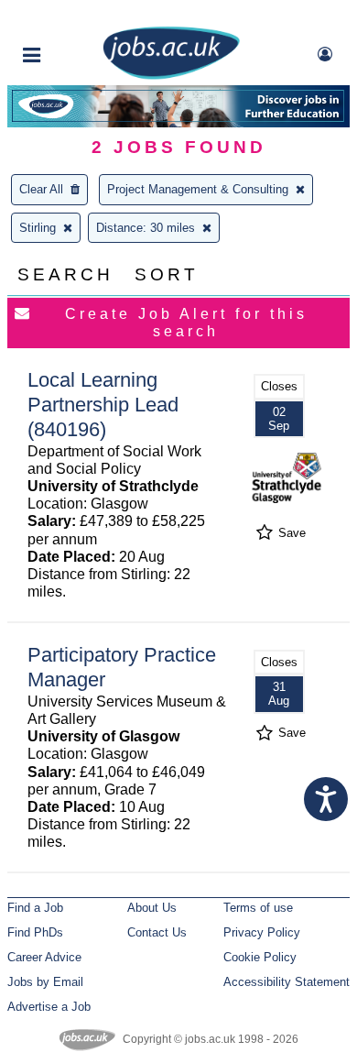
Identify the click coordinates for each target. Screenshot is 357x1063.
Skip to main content (73, 16)
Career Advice (44, 957)
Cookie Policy (260, 957)
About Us (152, 908)
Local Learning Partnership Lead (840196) (102, 404)
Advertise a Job (49, 1007)
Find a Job (35, 908)
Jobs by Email (45, 982)
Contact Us (157, 932)
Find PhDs (35, 932)
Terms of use (258, 908)
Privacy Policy (261, 932)
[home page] (171, 75)
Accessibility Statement (286, 982)
